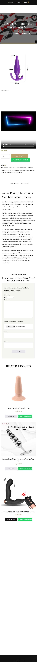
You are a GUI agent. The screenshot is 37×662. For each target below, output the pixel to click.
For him (19, 167)
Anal (10, 167)
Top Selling (30, 167)
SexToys (23, 167)
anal (16, 213)
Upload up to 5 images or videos (13, 321)
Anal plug (7, 170)
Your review (7, 300)
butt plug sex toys (18, 172)
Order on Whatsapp (21, 160)
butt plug (9, 172)
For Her (14, 167)
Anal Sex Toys (24, 170)
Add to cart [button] (11, 519)
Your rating (7, 295)
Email (6, 341)
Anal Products (15, 170)
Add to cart (20, 156)
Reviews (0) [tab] (25, 183)
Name (6, 332)
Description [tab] (14, 183)
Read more (11, 416)
